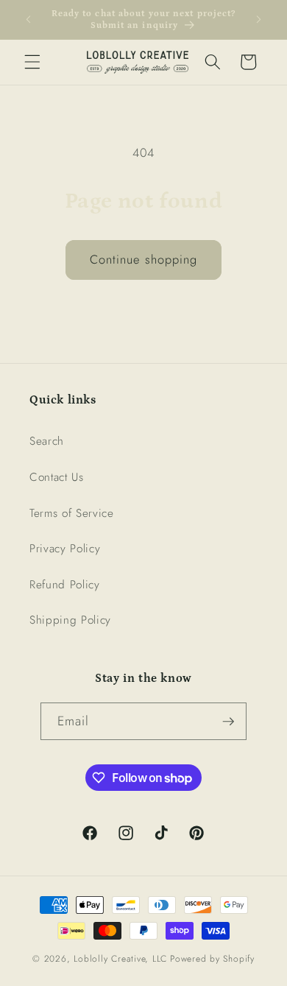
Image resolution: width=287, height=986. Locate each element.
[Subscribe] (228, 721)
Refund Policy (64, 585)
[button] (32, 62)
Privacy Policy (64, 548)
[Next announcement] (259, 20)
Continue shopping (144, 259)
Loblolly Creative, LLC (120, 958)
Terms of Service (71, 513)
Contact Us (56, 477)
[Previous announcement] (29, 20)
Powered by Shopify (212, 958)
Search (46, 441)
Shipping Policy (70, 620)
